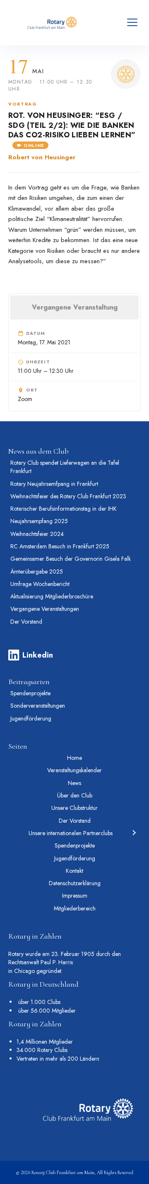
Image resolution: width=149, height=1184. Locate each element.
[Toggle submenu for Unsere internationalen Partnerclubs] (133, 833)
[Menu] (132, 23)
